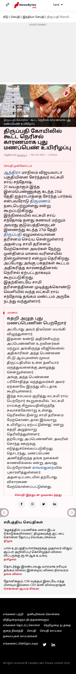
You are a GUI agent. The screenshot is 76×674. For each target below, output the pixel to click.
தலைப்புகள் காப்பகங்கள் (20, 636)
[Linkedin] (54, 504)
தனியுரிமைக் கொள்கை (43, 614)
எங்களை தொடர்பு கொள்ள (21, 625)
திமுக (8, 541)
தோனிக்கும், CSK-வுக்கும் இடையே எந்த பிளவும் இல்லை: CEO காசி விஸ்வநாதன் (35, 583)
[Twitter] (43, 504)
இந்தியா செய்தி (33, 17)
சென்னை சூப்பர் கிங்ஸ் (21, 589)
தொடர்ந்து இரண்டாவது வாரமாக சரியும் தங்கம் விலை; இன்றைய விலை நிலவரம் (36, 568)
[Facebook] (21, 504)
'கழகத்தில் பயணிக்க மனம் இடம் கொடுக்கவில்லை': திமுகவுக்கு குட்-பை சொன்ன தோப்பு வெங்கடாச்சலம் (34, 533)
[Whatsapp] (32, 504)
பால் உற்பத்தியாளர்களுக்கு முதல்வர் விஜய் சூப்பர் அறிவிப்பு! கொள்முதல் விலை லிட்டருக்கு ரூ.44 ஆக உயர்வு (38, 552)
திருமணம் (40, 201)
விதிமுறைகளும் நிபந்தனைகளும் (26, 620)
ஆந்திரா (12, 173)
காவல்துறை (43, 468)
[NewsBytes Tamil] (25, 5)
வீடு (5, 17)
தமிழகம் (10, 559)
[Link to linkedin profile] (53, 644)
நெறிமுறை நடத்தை (57, 625)
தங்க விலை (13, 574)
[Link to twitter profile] (44, 644)
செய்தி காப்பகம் (51, 631)
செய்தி (15, 17)
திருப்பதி (13, 235)
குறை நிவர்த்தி (13, 631)
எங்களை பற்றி (13, 614)
